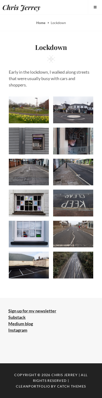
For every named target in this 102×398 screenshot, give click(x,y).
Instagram (17, 330)
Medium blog (20, 323)
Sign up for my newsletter (32, 310)
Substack (17, 317)
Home (41, 23)
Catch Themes (71, 386)
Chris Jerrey (21, 7)
